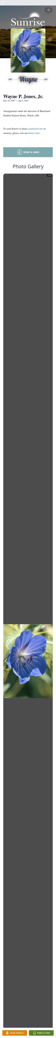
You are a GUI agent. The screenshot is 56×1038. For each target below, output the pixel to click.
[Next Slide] (50, 661)
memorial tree (36, 128)
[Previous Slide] (6, 661)
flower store (34, 133)
